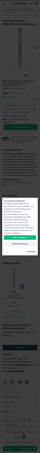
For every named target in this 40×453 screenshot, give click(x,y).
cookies (26, 206)
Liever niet (31, 251)
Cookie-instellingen (20, 243)
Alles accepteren (20, 237)
